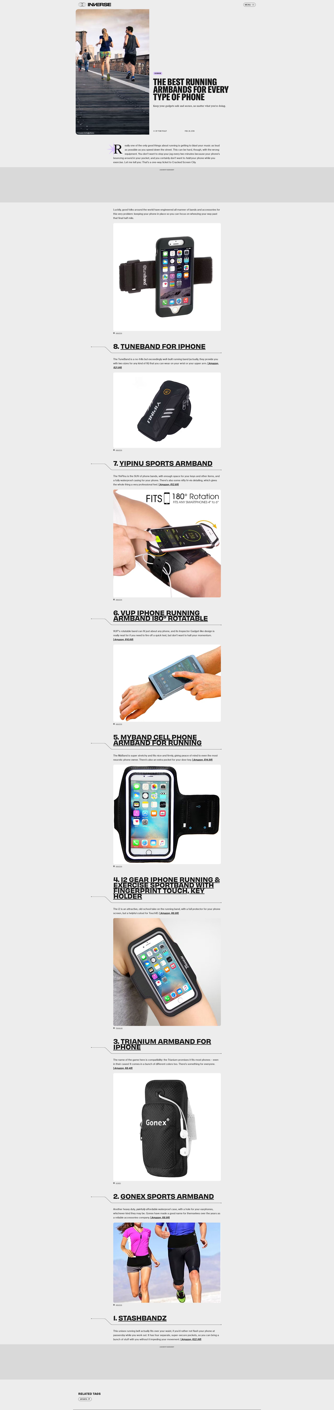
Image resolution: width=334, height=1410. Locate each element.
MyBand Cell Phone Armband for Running (157, 739)
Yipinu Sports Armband (166, 462)
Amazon (119, 333)
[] (169, 484)
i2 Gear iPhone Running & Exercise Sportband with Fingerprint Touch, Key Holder (166, 887)
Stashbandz (142, 1317)
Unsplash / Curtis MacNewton (86, 133)
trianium (119, 1028)
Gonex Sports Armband (167, 1195)
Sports (83, 1399)
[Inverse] (99, 4)
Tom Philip (162, 131)
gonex (118, 1183)
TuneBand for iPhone (163, 345)
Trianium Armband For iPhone (162, 1043)
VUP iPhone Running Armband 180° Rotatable (160, 615)
